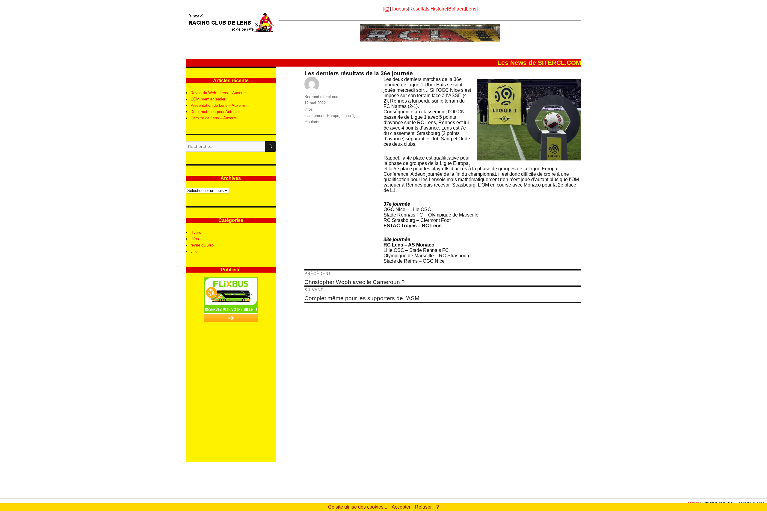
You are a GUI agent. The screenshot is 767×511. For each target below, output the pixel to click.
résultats (311, 122)
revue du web (202, 245)
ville (194, 251)
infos (308, 109)
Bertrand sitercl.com (321, 96)
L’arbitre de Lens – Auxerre (214, 118)
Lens (471, 8)
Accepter (401, 507)
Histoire (439, 8)
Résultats (419, 8)
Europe (333, 115)
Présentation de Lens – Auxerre (218, 105)
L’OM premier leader (208, 99)
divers (196, 232)
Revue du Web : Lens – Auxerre (218, 93)
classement (314, 115)
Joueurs (399, 8)
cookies (693, 503)
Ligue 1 (348, 115)
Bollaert (456, 8)
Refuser (423, 507)
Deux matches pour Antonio (214, 111)
